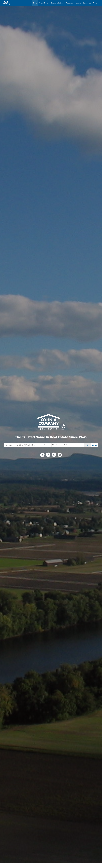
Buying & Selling (57, 4)
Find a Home (44, 4)
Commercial (87, 3)
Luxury (78, 3)
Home (35, 3)
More (96, 4)
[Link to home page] (7, 3)
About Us (70, 4)
